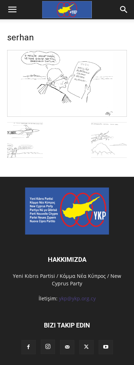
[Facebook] (28, 347)
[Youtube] (106, 347)
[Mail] (67, 347)
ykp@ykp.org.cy (77, 298)
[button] (124, 9)
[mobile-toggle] (12, 9)
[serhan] (67, 115)
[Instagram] (48, 347)
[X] (86, 347)
